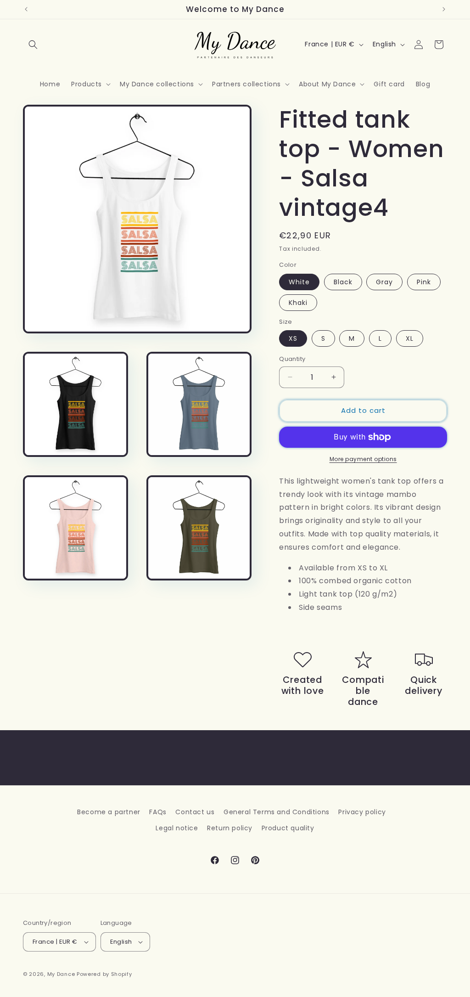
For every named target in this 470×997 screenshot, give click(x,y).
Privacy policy (362, 812)
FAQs (157, 812)
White (299, 282)
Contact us (194, 812)
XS (293, 338)
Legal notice (177, 828)
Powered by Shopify (104, 974)
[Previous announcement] (26, 9)
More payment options (363, 459)
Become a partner (108, 812)
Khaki (298, 302)
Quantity (292, 359)
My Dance (61, 974)
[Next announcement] (444, 9)
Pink (424, 282)
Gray (384, 282)
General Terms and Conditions (277, 812)
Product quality (288, 828)
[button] (33, 44)
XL (410, 338)
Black (343, 282)
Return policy (229, 828)
